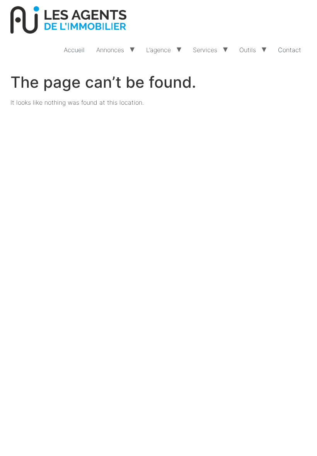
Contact (289, 50)
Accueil (74, 50)
